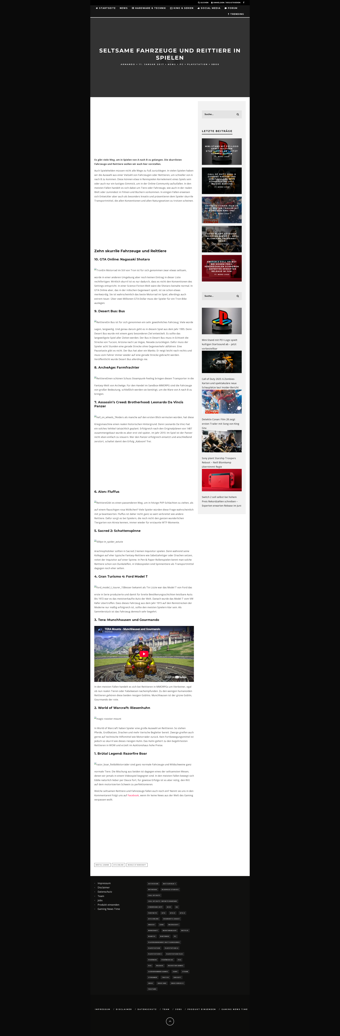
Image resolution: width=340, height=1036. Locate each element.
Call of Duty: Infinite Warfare (162, 901)
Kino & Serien (183, 8)
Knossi (151, 924)
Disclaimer (104, 887)
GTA (163, 913)
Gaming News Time (109, 908)
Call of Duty (154, 895)
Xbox (215, 64)
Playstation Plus (174, 954)
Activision (153, 884)
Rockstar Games (175, 965)
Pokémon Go (167, 960)
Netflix (184, 930)
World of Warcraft (137, 865)
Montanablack (170, 930)
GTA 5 (172, 913)
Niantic (151, 936)
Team (101, 896)
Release (159, 965)
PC (182, 64)
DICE (169, 907)
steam (185, 971)
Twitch (165, 977)
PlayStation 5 (155, 954)
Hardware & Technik (150, 8)
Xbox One (162, 983)
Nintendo (164, 936)
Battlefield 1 (169, 884)
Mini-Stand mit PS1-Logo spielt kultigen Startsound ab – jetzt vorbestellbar (222, 150)
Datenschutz (105, 891)
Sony (175, 971)
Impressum (104, 883)
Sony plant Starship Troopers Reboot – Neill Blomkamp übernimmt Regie (222, 237)
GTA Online (118, 865)
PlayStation (197, 64)
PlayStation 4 (171, 948)
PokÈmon (152, 960)
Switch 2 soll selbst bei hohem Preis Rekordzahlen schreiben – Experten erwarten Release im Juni (222, 267)
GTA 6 (182, 913)
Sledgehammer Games (158, 971)
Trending (236, 14)
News (124, 8)
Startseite (107, 8)
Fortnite (152, 913)
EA (177, 907)
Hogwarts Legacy (171, 919)
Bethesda (152, 889)
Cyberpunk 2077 (155, 907)
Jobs (100, 900)
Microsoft (174, 924)
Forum (232, 8)
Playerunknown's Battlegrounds (164, 942)
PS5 (149, 965)
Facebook (133, 795)
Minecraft (153, 930)
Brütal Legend (102, 865)
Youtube (152, 989)
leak (162, 924)
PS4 (179, 960)
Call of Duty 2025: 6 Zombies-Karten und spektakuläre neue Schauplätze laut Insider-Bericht (222, 179)
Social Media (210, 8)
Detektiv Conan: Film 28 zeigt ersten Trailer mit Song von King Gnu (222, 208)
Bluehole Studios (170, 889)
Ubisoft (177, 977)
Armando (128, 64)
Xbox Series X (177, 983)
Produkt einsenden (108, 904)
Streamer (152, 977)
